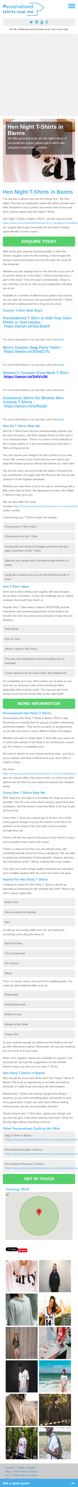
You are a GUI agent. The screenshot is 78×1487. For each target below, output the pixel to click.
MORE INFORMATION (39, 703)
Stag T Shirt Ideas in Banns (21, 1471)
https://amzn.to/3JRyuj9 (25, 406)
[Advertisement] (39, 75)
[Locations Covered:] (4, 5)
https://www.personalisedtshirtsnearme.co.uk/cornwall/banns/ (39, 773)
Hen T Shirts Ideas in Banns (22, 1475)
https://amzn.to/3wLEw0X (27, 326)
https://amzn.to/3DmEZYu (27, 351)
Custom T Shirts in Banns (20, 1467)
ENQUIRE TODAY (39, 241)
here (61, 339)
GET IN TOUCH (39, 1178)
